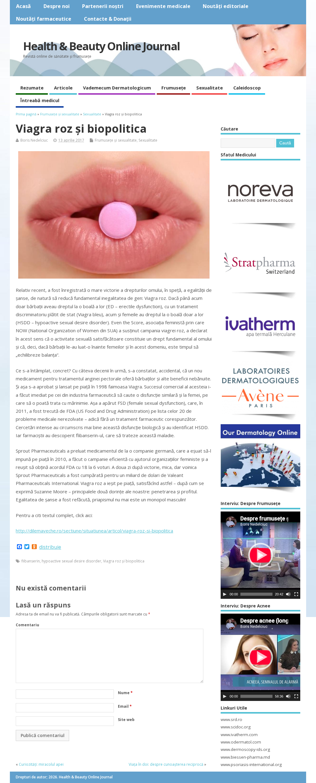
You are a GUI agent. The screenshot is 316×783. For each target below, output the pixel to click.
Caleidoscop (247, 88)
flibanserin (30, 561)
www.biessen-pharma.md (245, 757)
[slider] (256, 594)
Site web (126, 719)
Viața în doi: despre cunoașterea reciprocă (166, 764)
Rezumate (32, 88)
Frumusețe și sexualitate (116, 140)
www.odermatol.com (241, 742)
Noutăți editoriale (225, 6)
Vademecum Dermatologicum (117, 88)
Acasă (23, 6)
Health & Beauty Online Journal (101, 46)
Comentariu (27, 625)
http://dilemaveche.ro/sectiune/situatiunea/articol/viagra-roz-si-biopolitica (94, 531)
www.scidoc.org (236, 727)
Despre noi (57, 6)
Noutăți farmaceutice (43, 18)
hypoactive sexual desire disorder (71, 561)
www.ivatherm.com (239, 734)
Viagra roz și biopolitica (123, 561)
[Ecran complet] (296, 594)
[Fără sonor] (288, 594)
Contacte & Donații (107, 18)
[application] (260, 555)
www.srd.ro (231, 719)
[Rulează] (224, 594)
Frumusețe (173, 88)
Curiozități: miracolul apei (41, 764)
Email (125, 706)
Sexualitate (209, 88)
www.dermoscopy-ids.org (245, 749)
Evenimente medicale (163, 6)
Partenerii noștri (102, 6)
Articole (63, 88)
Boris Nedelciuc (34, 140)
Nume (125, 692)
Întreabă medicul (39, 100)
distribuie (50, 547)
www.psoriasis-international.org (251, 764)
